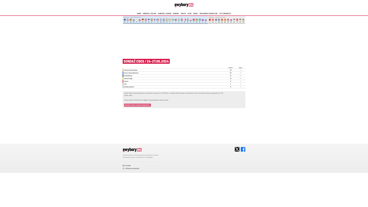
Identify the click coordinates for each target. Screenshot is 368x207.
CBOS (130, 95)
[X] (237, 149)
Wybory (176, 13)
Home (139, 13)
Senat (195, 13)
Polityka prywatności (132, 168)
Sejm (189, 13)
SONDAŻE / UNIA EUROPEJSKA (132, 17)
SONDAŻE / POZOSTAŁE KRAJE (217, 17)
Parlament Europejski (209, 13)
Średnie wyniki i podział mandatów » (137, 105)
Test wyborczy (225, 13)
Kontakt (128, 165)
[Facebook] (243, 149)
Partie (183, 13)
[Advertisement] (184, 40)
